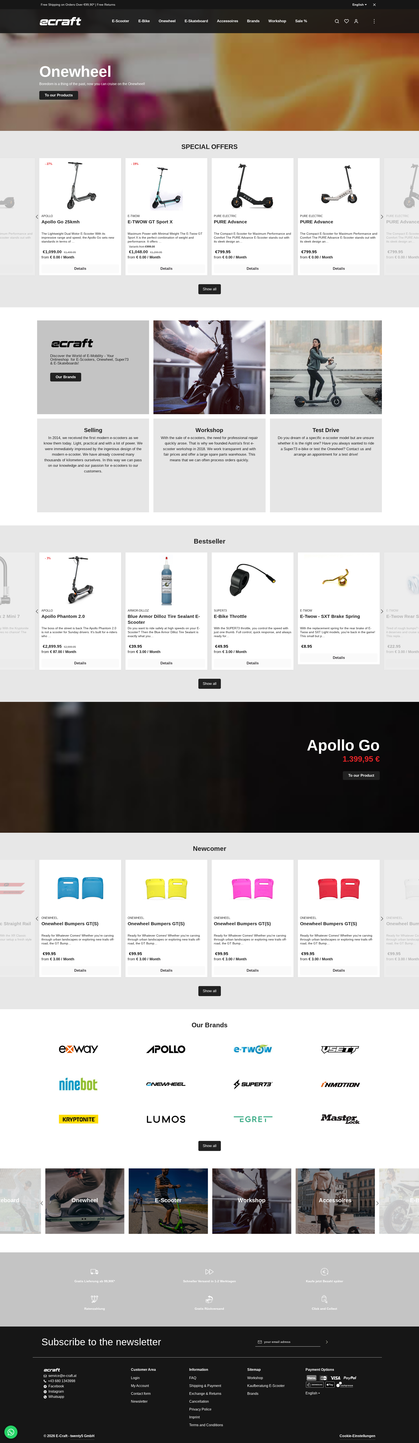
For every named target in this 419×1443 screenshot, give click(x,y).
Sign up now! (239, 90)
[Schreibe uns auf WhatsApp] (10, 1432)
